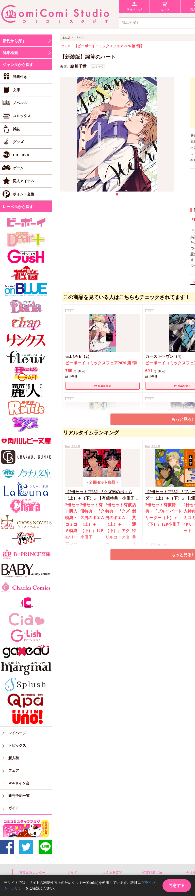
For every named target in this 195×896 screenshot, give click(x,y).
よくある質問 (112, 872)
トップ (66, 37)
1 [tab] (117, 194)
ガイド (72, 872)
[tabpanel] (117, 134)
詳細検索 (10, 53)
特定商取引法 (152, 872)
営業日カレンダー (32, 872)
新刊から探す (14, 41)
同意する (177, 885)
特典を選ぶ (104, 386)
